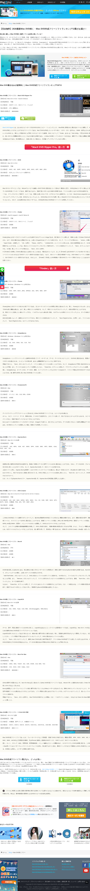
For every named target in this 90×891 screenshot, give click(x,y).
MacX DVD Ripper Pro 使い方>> (40, 864)
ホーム (18, 2)
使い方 (82, 2)
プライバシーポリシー (37, 881)
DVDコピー (40, 2)
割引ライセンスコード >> (68, 869)
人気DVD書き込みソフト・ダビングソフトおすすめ (60, 842)
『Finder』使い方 (47, 268)
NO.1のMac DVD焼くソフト (50, 769)
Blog (10, 23)
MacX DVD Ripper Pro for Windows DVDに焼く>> (44, 869)
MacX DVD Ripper (8, 127)
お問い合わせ (82, 881)
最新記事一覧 (66, 881)
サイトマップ (25, 881)
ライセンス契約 (55, 881)
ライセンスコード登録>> (68, 866)
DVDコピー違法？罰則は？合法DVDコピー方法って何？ (11, 842)
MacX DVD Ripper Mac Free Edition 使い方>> (43, 866)
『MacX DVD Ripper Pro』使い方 (47, 147)
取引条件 (47, 881)
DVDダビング (51, 2)
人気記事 (29, 2)
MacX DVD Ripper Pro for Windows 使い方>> (43, 872)
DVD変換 (62, 2)
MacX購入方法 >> (66, 864)
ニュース (73, 881)
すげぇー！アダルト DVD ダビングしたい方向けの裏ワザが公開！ (35, 842)
